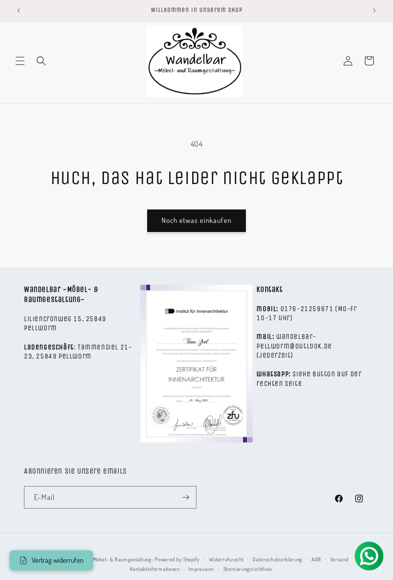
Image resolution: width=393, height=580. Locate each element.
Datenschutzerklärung (277, 559)
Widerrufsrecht (226, 559)
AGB (316, 559)
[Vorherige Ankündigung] (18, 10)
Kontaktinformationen (155, 569)
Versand (339, 559)
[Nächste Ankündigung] (374, 10)
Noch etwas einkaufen (196, 220)
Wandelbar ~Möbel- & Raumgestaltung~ (109, 559)
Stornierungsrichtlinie (247, 569)
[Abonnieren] (185, 497)
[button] (20, 60)
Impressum (201, 569)
